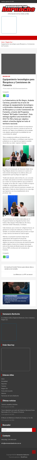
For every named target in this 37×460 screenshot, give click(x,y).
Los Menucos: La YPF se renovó (23, 274)
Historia (3, 393)
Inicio (2, 379)
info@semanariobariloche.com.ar (11, 443)
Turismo (3, 386)
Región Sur (6, 76)
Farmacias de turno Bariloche (10, 396)
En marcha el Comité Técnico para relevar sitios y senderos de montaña (19, 268)
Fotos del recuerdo (7, 391)
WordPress (24, 457)
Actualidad (4, 381)
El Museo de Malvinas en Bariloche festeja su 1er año (17, 418)
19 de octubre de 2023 (9, 88)
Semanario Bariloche (23, 455)
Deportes (4, 384)
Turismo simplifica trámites (9, 404)
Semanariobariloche (21, 88)
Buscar (34, 430)
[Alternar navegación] (3, 38)
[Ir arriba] (34, 452)
